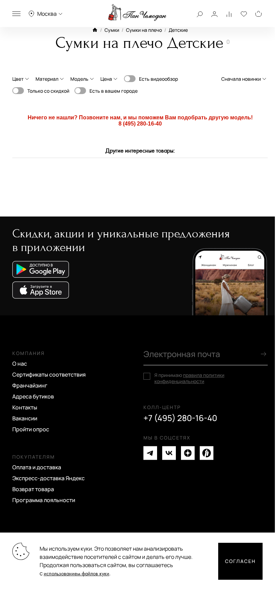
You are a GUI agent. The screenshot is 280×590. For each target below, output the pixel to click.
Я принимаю (189, 378)
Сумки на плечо (144, 30)
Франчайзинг (29, 385)
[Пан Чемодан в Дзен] (188, 453)
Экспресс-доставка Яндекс (48, 478)
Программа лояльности (43, 500)
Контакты (24, 407)
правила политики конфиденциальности (189, 378)
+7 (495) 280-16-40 (180, 418)
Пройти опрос (30, 429)
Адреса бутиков (33, 396)
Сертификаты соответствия (49, 374)
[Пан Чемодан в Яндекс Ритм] (206, 453)
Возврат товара (33, 489)
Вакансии (24, 418)
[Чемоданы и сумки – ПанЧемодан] (137, 12)
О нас (19, 363)
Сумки (111, 30)
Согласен (240, 561)
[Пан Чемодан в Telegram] (150, 453)
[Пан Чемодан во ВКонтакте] (169, 453)
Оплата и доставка (36, 467)
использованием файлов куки (76, 574)
